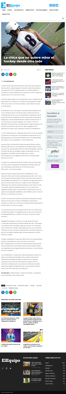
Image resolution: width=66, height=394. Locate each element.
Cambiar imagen (53, 156)
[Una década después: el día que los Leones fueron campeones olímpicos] (11, 309)
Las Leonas (39, 285)
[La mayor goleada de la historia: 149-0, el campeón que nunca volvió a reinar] (48, 102)
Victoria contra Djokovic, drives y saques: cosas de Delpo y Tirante (58, 88)
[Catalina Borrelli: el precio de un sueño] (11, 335)
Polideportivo (9, 53)
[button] (63, 18)
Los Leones (4, 288)
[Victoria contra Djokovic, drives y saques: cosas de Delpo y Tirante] (48, 88)
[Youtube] (57, 5)
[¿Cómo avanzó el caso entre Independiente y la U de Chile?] (48, 82)
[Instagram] (53, 5)
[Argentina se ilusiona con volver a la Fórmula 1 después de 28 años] (33, 335)
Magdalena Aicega (13, 288)
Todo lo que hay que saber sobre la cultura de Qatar (36, 364)
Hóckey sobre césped (23, 285)
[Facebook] (50, 5)
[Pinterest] (11, 74)
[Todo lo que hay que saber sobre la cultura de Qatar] (26, 364)
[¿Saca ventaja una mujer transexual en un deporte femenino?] (26, 372)
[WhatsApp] (14, 74)
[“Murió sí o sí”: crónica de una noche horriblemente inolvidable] (48, 95)
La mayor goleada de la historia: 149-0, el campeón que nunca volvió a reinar (58, 102)
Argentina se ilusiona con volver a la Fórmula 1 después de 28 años (32, 346)
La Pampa (32, 285)
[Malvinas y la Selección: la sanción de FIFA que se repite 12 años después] (48, 75)
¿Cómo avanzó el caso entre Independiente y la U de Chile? (58, 81)
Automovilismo (27, 341)
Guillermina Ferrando (11, 285)
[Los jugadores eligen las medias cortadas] (26, 380)
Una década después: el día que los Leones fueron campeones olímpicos (10, 319)
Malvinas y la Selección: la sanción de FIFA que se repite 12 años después (58, 74)
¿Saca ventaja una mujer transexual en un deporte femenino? (36, 372)
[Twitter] (7, 74)
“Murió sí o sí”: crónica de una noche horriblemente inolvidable (58, 95)
